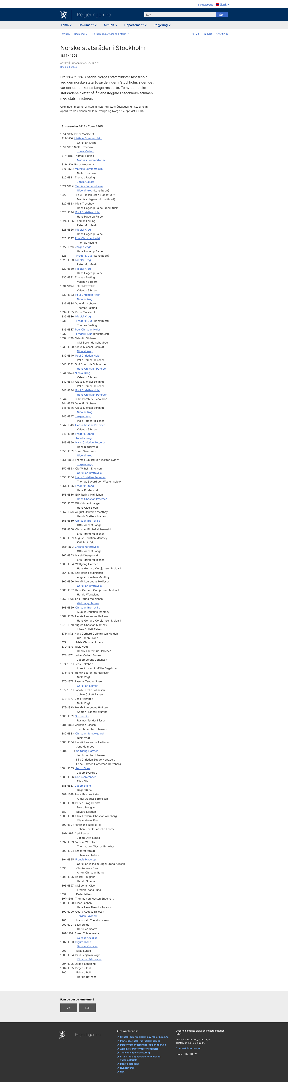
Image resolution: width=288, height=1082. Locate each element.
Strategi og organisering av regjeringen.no (144, 1036)
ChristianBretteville (87, 546)
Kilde (209, 33)
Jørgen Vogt (83, 247)
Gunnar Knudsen (87, 937)
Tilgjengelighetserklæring (135, 1052)
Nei (87, 1007)
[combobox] (180, 14)
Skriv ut (223, 33)
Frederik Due (84, 255)
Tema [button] (65, 25)
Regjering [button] (161, 25)
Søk (221, 14)
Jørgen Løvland (87, 916)
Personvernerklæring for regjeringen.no (143, 1044)
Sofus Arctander (85, 777)
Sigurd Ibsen (83, 942)
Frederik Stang (84, 433)
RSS (122, 1071)
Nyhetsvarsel (127, 1067)
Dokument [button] (86, 25)
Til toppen (109, 986)
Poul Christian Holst (87, 212)
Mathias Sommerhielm (88, 138)
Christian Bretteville (89, 473)
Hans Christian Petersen (92, 368)
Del (197, 33)
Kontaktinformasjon (190, 1048)
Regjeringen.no (94, 15)
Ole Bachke (82, 716)
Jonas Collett (85, 151)
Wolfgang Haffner (88, 603)
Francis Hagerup (85, 859)
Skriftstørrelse (205, 4)
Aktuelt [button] (109, 25)
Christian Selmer (87, 685)
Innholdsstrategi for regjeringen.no (140, 1040)
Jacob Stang (83, 768)
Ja (68, 1007)
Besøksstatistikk (129, 1063)
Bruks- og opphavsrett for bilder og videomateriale (140, 1058)
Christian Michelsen (89, 959)
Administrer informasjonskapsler (139, 1048)
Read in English (68, 66)
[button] (80, 34)
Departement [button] (134, 25)
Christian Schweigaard (89, 733)
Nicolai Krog (84, 190)
